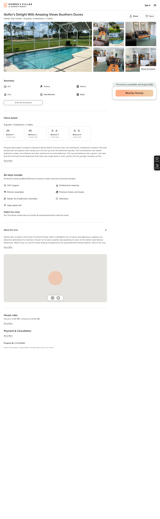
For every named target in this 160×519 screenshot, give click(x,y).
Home (6, 348)
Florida (32, 348)
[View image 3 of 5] (140, 34)
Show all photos (148, 69)
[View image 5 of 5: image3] (140, 60)
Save (151, 16)
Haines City (40, 348)
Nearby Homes (134, 93)
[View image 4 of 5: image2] (108, 60)
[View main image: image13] (48, 47)
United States (24, 348)
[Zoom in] (52, 298)
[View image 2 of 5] (108, 34)
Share (135, 16)
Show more (8, 161)
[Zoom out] (58, 298)
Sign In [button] (147, 5)
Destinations (13, 348)
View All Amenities (23, 102)
